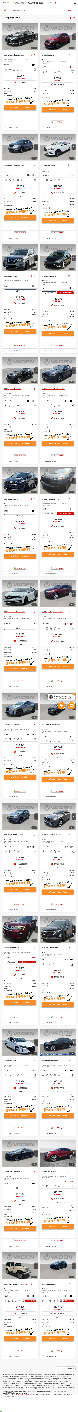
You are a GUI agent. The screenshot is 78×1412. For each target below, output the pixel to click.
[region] (20, 92)
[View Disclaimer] (21, 70)
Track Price (22, 82)
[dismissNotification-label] (74, 694)
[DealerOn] (9, 1392)
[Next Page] (62, 1368)
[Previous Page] (59, 1368)
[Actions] (34, 55)
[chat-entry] (61, 705)
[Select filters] (70, 17)
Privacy (26, 1394)
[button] (36, 36)
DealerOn (17, 1394)
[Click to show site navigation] (75, 3)
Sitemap (22, 1394)
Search (70, 10)
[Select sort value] (73, 17)
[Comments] (35, 69)
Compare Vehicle (13, 127)
